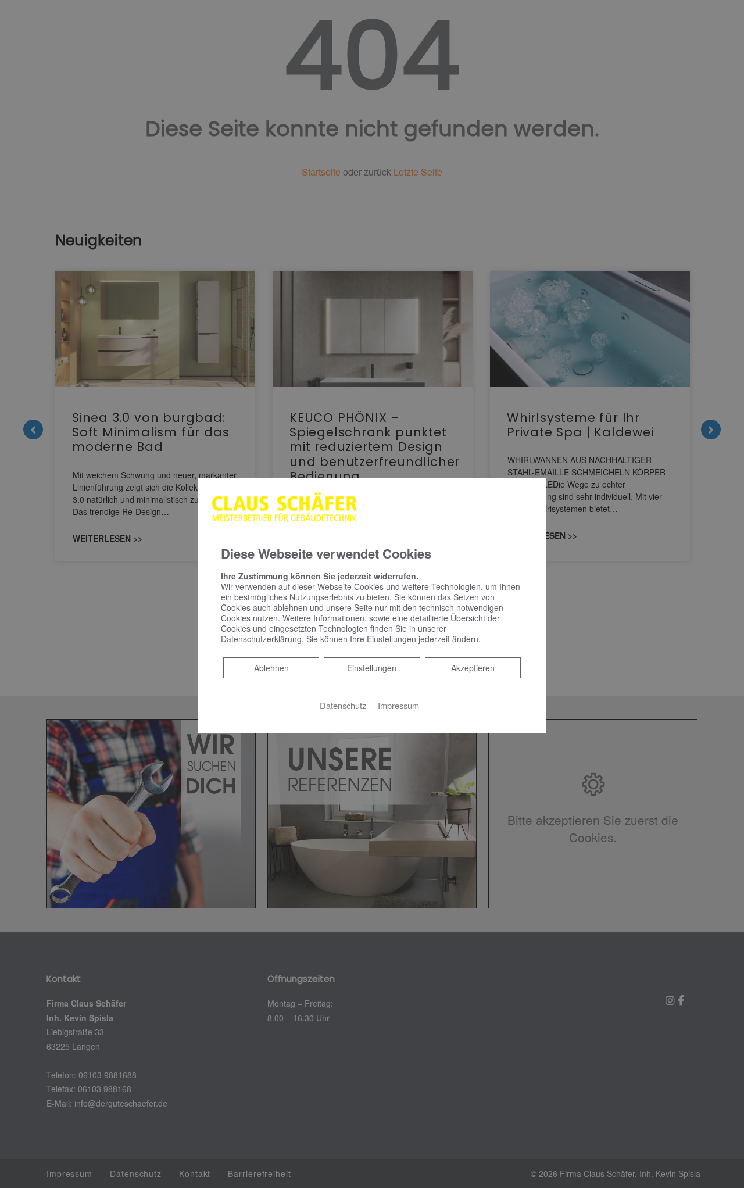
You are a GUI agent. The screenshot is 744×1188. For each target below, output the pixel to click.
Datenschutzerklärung (261, 639)
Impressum (398, 705)
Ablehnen (271, 667)
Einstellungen (371, 668)
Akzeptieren (473, 668)
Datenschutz (343, 705)
